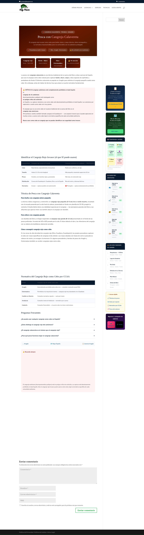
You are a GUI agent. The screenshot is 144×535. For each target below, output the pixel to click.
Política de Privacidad (26, 532)
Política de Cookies (40, 532)
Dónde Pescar (77, 8)
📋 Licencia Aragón (88, 344)
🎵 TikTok (119, 324)
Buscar (121, 20)
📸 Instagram (111, 325)
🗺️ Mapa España (55, 344)
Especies (98, 8)
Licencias (87, 8)
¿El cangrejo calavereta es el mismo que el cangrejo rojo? (40, 330)
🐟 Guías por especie (113, 302)
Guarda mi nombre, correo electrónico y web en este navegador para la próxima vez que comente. (52, 505)
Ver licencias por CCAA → (115, 105)
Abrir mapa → (115, 131)
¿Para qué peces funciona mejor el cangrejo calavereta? (40, 336)
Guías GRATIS (116, 8)
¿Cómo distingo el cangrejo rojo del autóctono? (37, 325)
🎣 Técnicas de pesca (113, 298)
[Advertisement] (58, 140)
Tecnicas (106, 8)
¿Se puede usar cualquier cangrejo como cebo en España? (40, 319)
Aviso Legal (51, 532)
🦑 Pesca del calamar (113, 309)
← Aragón (25, 344)
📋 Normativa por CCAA (114, 305)
